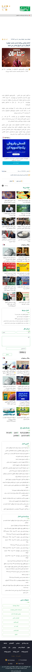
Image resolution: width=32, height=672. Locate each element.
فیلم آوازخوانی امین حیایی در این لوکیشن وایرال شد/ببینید (15, 482)
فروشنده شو (16, 163)
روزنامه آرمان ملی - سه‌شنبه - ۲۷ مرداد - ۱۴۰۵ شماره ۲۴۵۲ (15, 548)
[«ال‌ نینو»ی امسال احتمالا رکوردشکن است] (23, 195)
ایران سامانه (13, 671)
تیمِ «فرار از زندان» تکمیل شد (22, 456)
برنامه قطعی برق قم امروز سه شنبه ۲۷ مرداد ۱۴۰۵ (17, 534)
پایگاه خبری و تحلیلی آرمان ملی (8, 667)
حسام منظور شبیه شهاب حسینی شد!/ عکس (18, 471)
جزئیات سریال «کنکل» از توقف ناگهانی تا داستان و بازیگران (15, 474)
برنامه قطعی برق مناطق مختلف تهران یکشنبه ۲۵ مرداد (16, 528)
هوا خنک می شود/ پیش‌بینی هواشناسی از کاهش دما (24, 214)
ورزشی (14, 647)
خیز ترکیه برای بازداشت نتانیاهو (22, 15)
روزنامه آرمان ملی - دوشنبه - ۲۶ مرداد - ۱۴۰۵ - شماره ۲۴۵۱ (15, 537)
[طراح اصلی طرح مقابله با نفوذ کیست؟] (8, 208)
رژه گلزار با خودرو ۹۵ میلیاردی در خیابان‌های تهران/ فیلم (16, 509)
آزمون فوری (16, 622)
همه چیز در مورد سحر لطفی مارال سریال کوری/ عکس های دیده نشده (15, 586)
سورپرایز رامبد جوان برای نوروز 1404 (21, 319)
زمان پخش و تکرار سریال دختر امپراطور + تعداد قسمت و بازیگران (15, 505)
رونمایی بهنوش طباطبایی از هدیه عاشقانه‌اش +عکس (16, 451)
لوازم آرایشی (16, 630)
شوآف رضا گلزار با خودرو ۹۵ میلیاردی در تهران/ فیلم (17, 479)
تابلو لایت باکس (16, 618)
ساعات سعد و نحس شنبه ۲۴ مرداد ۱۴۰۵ (19, 545)
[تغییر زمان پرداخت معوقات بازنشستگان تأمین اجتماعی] (23, 221)
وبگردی (4, 647)
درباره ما (13, 656)
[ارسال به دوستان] (5, 39)
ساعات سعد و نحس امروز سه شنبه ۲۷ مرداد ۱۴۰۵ (17, 571)
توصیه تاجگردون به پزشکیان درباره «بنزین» (8, 240)
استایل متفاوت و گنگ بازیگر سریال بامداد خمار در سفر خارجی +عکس (16, 494)
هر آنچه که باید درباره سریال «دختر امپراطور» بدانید (17, 448)
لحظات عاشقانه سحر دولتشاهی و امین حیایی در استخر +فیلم (16, 486)
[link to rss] (2, 6)
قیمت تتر (16, 626)
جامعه (5, 643)
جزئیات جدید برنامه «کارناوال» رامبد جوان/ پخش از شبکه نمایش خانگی (16, 323)
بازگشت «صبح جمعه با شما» (22, 459)
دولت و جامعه (25, 574)
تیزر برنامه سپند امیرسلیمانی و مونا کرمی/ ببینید (17, 561)
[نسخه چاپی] (2, 39)
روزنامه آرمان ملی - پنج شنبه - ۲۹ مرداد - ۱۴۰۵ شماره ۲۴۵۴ (16, 557)
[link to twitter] (5, 6)
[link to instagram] (7, 6)
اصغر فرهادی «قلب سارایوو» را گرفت (20, 465)
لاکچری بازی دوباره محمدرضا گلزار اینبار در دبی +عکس (16, 453)
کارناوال (11, 181)
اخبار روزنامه (16, 652)
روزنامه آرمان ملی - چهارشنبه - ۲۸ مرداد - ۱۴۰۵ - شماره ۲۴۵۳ (16, 552)
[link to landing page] (25, 8)
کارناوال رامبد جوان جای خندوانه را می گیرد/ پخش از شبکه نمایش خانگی (16, 321)
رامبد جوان (18, 181)
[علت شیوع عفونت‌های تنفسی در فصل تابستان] (8, 195)
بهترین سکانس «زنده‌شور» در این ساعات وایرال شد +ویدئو (15, 498)
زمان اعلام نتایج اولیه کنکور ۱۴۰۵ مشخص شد (8, 227)
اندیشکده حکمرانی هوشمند (16, 610)
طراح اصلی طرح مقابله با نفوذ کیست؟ (9, 214)
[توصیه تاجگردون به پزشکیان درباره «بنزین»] (8, 234)
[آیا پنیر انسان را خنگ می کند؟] (23, 234)
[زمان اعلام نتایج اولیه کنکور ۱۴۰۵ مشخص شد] (8, 221)
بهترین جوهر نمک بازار (16, 614)
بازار (9, 647)
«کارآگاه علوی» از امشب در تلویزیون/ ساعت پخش (17, 462)
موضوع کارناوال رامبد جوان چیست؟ (21, 314)
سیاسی (18, 643)
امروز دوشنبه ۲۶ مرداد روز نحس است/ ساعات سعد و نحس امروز (16, 591)
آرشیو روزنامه (24, 652)
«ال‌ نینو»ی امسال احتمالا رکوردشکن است (24, 201)
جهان (28, 647)
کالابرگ (16, 634)
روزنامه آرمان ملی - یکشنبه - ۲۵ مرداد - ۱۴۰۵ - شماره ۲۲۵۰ (16, 541)
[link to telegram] (9, 6)
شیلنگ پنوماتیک (16, 605)
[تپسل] (3, 137)
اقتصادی (11, 643)
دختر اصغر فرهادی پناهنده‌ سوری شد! (20, 490)
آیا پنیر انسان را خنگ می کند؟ (24, 240)
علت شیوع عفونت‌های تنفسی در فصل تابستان (9, 201)
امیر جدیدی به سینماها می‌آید (21, 476)
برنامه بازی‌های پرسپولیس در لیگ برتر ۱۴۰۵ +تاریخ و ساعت (16, 581)
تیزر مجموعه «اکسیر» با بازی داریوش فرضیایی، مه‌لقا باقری (15, 468)
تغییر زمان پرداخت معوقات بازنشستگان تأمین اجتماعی (23, 227)
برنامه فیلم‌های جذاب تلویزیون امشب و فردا (18, 501)
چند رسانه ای (25, 643)
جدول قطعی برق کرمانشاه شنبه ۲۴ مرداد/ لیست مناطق (16, 564)
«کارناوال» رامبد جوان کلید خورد (22, 316)
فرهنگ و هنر (27, 39)
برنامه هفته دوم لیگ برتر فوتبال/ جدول (19, 525)
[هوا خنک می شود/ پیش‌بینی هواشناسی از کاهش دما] (23, 208)
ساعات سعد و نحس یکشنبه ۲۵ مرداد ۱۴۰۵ (18, 577)
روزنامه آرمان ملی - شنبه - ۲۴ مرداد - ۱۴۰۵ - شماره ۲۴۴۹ (15, 531)
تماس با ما (18, 656)
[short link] (7, 39)
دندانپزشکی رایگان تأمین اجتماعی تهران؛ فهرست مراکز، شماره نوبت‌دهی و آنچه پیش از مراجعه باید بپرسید (16, 568)
